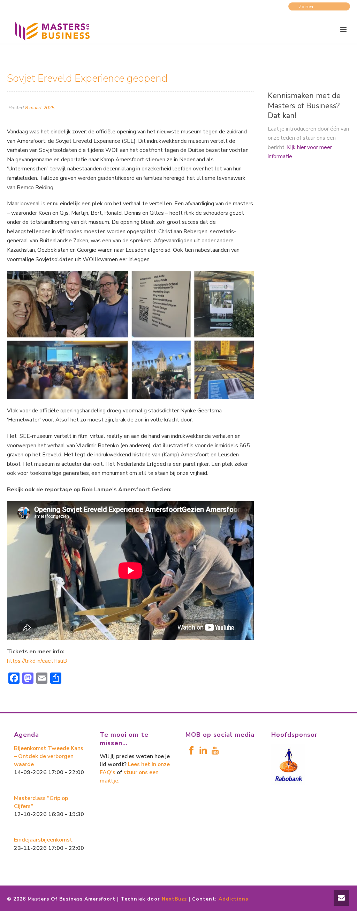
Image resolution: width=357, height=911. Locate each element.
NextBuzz (174, 899)
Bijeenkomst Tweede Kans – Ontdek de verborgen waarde (48, 756)
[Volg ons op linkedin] (203, 751)
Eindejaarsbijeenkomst (43, 840)
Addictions (233, 899)
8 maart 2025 (39, 107)
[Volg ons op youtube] (215, 751)
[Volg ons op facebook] (191, 751)
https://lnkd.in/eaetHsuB (37, 661)
